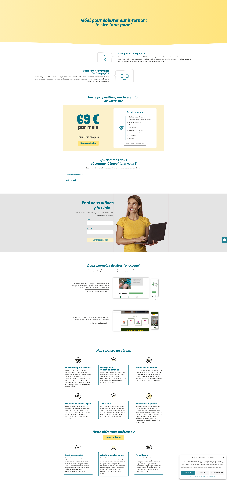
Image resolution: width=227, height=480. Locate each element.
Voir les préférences (217, 473)
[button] (223, 457)
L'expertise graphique (75, 175)
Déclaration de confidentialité (207, 476)
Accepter (188, 473)
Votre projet (71, 180)
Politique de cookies (195, 476)
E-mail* (89, 229)
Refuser (202, 473)
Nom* (89, 220)
